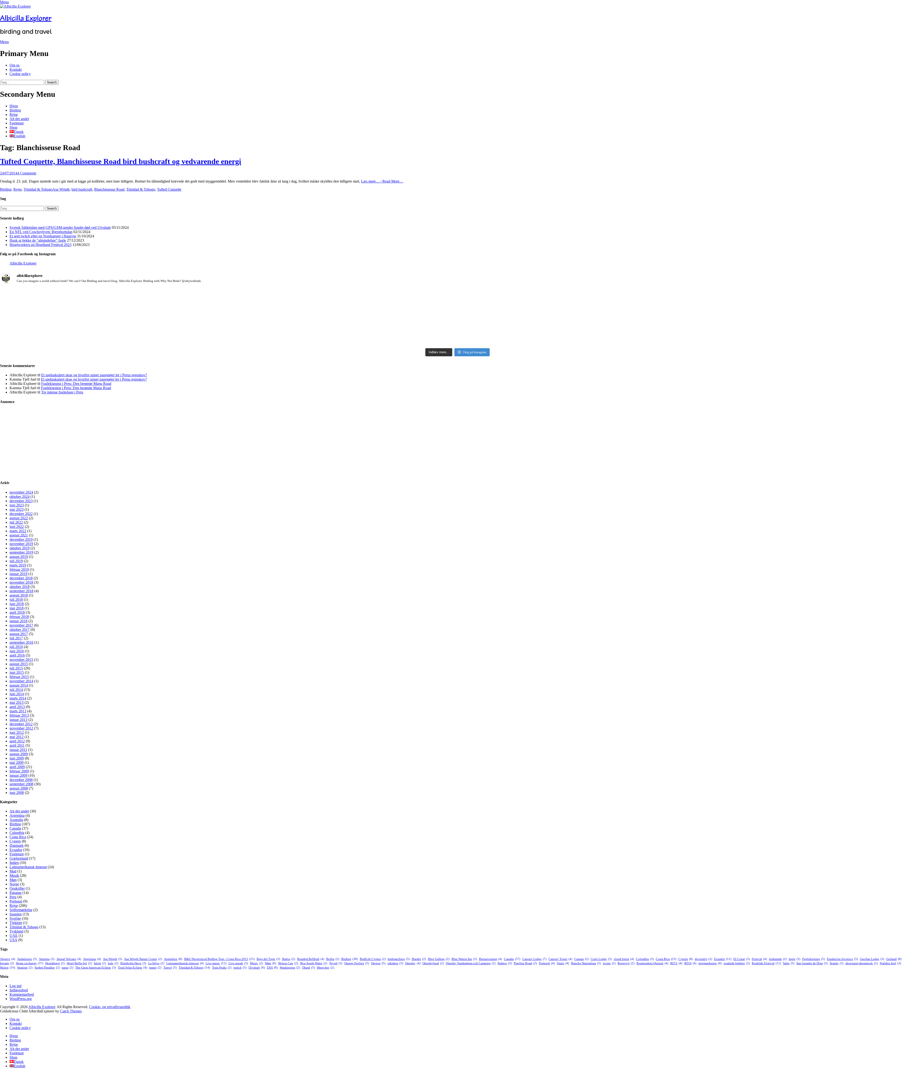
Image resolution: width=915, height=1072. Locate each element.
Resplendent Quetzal (652, 963)
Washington (290, 967)
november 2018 (21, 582)
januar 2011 (18, 750)
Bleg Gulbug (438, 959)
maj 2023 (17, 509)
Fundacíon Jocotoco (842, 959)
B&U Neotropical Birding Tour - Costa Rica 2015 (219, 959)
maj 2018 (17, 608)
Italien (14, 863)
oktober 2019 (20, 548)
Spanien (16, 914)
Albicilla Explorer (25, 18)
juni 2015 (17, 672)
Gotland (893, 959)
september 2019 (21, 552)
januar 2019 (18, 574)
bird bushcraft (81, 189)
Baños (288, 959)
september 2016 (21, 642)
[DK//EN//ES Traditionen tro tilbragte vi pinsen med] (763, 294)
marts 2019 (18, 565)
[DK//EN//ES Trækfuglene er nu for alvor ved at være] (151, 323)
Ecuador (16, 850)
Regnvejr (626, 963)
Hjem (14, 106)
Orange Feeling (356, 963)
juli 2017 (16, 638)
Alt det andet (19, 119)
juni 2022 (17, 527)
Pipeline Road (525, 963)
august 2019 (19, 557)
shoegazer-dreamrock (861, 963)
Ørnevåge (325, 967)
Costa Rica (18, 837)
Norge (14, 884)
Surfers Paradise (47, 967)
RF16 (690, 963)
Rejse (14, 114)
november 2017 (21, 625)
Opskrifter (17, 888)
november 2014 (21, 681)
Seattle (836, 963)
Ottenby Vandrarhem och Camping (470, 963)
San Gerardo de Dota (812, 963)
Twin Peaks (221, 967)
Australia (16, 820)
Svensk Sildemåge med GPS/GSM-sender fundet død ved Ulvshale (60, 227)
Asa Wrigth (61, 189)
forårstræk (778, 959)
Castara (581, 959)
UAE (14, 936)
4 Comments (26, 173)
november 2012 (21, 728)
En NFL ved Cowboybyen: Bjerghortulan (41, 232)
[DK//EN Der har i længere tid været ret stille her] (457, 300)
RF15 (676, 963)
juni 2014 (17, 694)
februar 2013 (19, 715)
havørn (7, 963)
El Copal (741, 959)
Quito (563, 963)
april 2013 (17, 707)
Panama (15, 893)
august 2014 (19, 685)
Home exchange (29, 963)
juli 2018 (16, 599)
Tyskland (16, 931)
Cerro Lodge (601, 959)
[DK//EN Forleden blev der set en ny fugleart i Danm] (151, 298)
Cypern (15, 841)
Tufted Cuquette (169, 189)
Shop (13, 127)
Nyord (335, 963)
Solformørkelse (21, 910)
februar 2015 (19, 677)
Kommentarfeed (22, 994)
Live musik (238, 963)
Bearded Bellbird (310, 959)
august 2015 (19, 664)
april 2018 (17, 612)
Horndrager (55, 963)
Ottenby (412, 963)
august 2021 (19, 535)
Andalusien (27, 959)
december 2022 (21, 514)
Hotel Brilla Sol (79, 963)
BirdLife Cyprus (373, 959)
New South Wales (313, 963)
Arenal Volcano (68, 959)
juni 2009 (17, 758)
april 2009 (17, 767)
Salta (788, 963)
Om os (15, 65)
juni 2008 (17, 793)
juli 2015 (16, 668)
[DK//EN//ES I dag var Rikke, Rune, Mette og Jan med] (763, 329)
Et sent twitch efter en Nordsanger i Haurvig (43, 236)
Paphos (505, 963)
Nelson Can (288, 963)
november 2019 (21, 544)
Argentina (17, 815)
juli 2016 (16, 647)
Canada (15, 828)
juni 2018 (17, 604)
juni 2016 (17, 651)
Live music (216, 963)
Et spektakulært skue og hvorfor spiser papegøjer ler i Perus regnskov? (94, 375)
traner (155, 967)
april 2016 (17, 655)
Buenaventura (490, 959)
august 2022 (19, 518)
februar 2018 (19, 617)
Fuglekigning (813, 959)
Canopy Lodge (534, 959)
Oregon (378, 963)
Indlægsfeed (19, 990)
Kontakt (16, 69)
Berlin (332, 959)
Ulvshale (257, 967)
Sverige (15, 918)
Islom (100, 963)
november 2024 (21, 492)
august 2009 (19, 754)
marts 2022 (18, 531)
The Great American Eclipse (95, 967)
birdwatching (399, 959)
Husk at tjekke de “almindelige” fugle (38, 240)
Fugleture (17, 123)
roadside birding (737, 963)
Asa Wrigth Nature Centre (143, 959)
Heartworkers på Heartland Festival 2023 (40, 245)
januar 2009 (18, 775)
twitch (240, 967)
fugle (794, 959)
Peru (13, 897)
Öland (308, 967)
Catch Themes (71, 1011)
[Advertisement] (143, 442)
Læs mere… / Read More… (382, 181)
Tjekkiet (16, 923)
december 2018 (21, 578)
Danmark (17, 845)
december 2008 (21, 780)
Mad (13, 871)
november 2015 (21, 660)
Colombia (17, 833)
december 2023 (21, 501)
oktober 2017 (20, 630)
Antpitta (46, 959)
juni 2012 (17, 732)
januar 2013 (18, 720)
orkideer (395, 963)
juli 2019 (16, 561)
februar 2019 (19, 569)
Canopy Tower (560, 959)
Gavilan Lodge (872, 959)
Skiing (7, 967)
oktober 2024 (20, 497)
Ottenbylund (433, 963)
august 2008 (19, 788)
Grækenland (19, 858)
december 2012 (21, 724)
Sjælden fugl (890, 963)
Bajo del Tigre (268, 959)
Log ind (15, 986)
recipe (609, 963)
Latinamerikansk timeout (28, 867)
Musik (14, 875)
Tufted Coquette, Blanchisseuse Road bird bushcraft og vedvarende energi (120, 161)
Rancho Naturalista (586, 963)
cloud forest (624, 959)
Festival (759, 959)
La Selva (156, 963)
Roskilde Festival (766, 963)
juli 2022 (16, 522)
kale (113, 963)
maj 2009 (17, 763)
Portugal (16, 901)
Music (256, 963)
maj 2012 (17, 737)
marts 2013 (18, 711)
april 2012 (17, 741)
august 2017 (19, 634)
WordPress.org (21, 999)
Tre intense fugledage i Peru (62, 392)
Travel (170, 967)
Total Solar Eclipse (132, 967)
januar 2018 (18, 621)
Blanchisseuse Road (109, 189)
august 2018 (19, 595)
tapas (67, 967)
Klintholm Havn (133, 963)
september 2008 (21, 784)
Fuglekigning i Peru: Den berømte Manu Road (76, 384)
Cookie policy (20, 74)
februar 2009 (19, 771)
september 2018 (21, 591)
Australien (173, 959)
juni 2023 (17, 505)
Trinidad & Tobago (38, 189)
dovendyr (703, 959)
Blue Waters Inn (464, 959)
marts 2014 (18, 698)
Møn (13, 880)
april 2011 (17, 745)
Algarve (7, 959)
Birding (15, 110)
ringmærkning (710, 963)
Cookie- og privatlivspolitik (109, 1007)
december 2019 (21, 539)
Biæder (419, 959)
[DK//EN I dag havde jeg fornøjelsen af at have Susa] (457, 329)
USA (13, 940)
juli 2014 (16, 690)
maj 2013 (17, 702)
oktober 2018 (20, 587)
